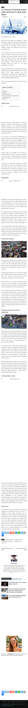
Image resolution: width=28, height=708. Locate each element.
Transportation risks (6, 97)
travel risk (4, 542)
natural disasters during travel (7, 541)
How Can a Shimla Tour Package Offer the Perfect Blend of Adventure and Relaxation (17, 590)
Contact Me (4, 701)
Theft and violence (6, 94)
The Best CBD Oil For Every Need (7, 549)
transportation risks (17, 541)
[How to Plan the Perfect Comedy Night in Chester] (4, 584)
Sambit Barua (5, 16)
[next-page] (4, 602)
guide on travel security (9, 539)
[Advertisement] (14, 619)
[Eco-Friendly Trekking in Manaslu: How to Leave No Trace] (4, 597)
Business (20, 701)
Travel (6, 5)
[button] (2, 2)
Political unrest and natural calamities (10, 95)
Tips (16, 701)
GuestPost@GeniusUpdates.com (7, 705)
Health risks (4, 91)
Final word (4, 98)
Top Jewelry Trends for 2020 (21, 549)
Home (2, 5)
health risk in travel (18, 539)
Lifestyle (12, 701)
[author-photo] (14, 561)
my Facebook (15, 572)
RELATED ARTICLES (6, 578)
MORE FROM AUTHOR (17, 578)
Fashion (24, 701)
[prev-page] (2, 602)
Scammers (4, 92)
